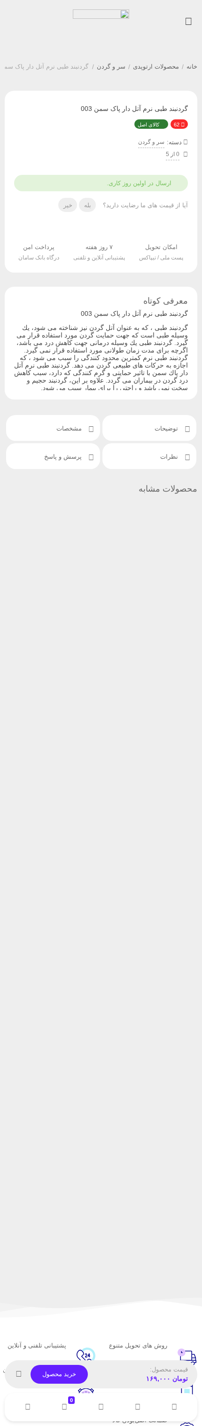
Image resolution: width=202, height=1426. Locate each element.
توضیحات (167, 428)
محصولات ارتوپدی (156, 66)
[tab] (149, 428)
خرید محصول (59, 1374)
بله (87, 205)
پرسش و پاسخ (64, 456)
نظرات (170, 456)
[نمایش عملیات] (18, 1374)
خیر (67, 205)
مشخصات (70, 428)
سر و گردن (111, 66)
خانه (191, 66)
